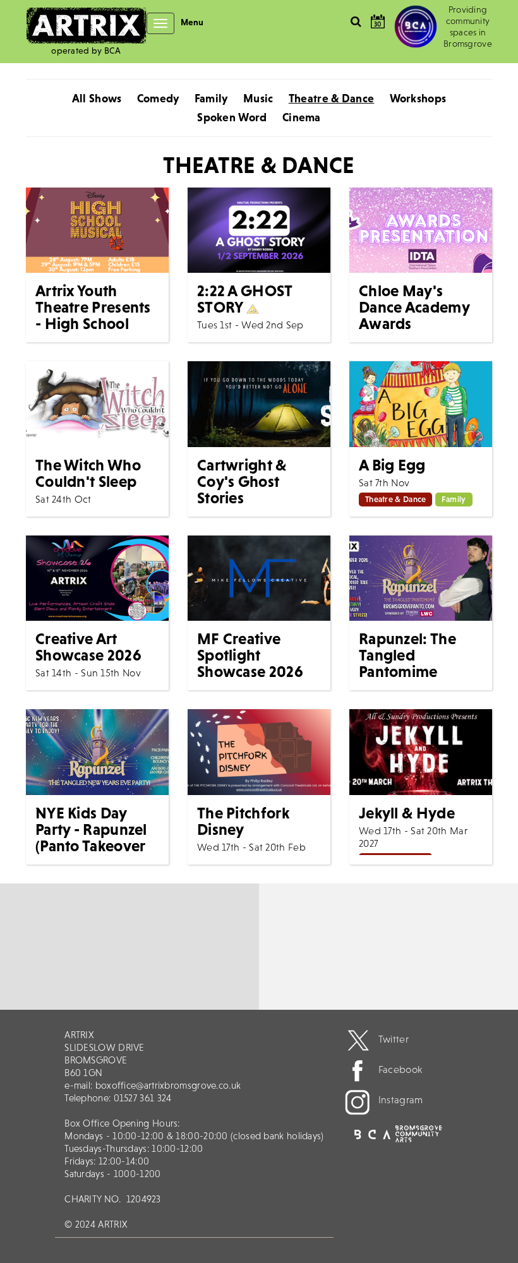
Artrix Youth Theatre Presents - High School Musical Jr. (93, 315)
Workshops (418, 98)
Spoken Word (232, 117)
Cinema (301, 117)
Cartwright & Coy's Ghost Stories (242, 481)
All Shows (97, 98)
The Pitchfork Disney (243, 821)
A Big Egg (392, 465)
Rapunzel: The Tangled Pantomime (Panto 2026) (407, 663)
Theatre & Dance (332, 98)
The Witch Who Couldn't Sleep (88, 473)
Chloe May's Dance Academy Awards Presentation (414, 315)
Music (258, 98)
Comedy (158, 98)
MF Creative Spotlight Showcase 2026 (250, 655)
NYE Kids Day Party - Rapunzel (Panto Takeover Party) (91, 837)
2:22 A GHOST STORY (244, 299)
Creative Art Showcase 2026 (88, 647)
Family (211, 98)
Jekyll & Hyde (407, 813)
